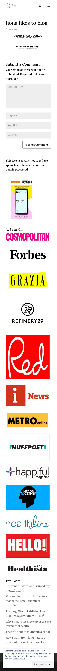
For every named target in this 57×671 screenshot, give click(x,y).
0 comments (12, 29)
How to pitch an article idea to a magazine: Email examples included (26, 601)
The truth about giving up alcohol (28, 632)
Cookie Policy (19, 659)
